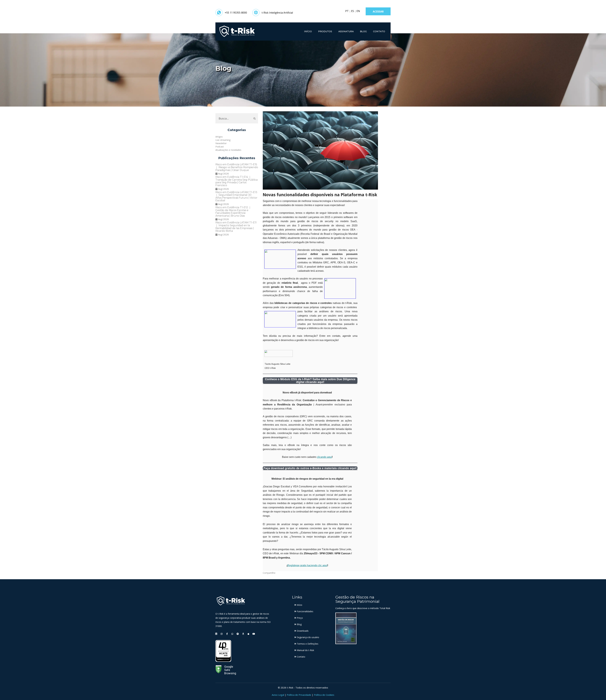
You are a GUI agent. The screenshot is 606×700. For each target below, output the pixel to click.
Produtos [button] (325, 31)
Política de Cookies (324, 694)
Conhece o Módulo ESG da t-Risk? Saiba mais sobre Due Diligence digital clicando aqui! (310, 380)
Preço (299, 617)
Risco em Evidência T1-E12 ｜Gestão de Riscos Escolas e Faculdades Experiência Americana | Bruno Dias (233, 211)
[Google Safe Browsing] (218, 670)
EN (358, 11)
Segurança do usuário (307, 637)
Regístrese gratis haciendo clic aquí (307, 565)
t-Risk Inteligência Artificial (277, 12)
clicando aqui (324, 457)
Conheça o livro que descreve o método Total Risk (362, 608)
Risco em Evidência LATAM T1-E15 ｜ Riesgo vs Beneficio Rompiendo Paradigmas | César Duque (236, 167)
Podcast (219, 146)
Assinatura (346, 31)
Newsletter (221, 143)
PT (347, 11)
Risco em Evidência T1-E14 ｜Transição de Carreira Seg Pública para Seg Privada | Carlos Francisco (236, 181)
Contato (379, 31)
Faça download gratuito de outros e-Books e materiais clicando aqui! (310, 468)
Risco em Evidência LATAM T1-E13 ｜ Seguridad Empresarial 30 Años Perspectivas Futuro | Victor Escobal (236, 196)
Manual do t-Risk (305, 650)
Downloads (302, 630)
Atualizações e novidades (228, 149)
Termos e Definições (307, 643)
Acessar (378, 11)
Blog (363, 31)
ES (352, 11)
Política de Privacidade (299, 694)
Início (308, 31)
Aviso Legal (278, 694)
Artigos (219, 136)
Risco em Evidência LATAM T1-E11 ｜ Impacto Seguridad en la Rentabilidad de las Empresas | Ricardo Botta (236, 226)
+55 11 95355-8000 (236, 12)
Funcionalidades (304, 611)
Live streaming (222, 139)
